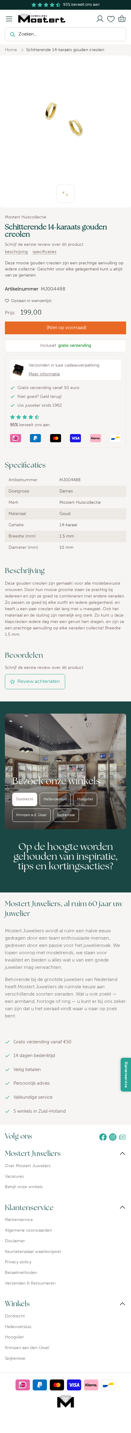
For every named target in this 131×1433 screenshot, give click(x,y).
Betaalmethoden (21, 1273)
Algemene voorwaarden (28, 1230)
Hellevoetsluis (55, 799)
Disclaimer (15, 1241)
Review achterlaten (38, 681)
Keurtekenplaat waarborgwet (33, 1252)
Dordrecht (24, 799)
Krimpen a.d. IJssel (31, 815)
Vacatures (14, 1176)
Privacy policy (18, 1262)
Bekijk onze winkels (24, 1187)
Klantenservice (19, 1220)
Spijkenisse (66, 815)
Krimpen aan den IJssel (27, 1348)
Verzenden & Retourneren (30, 1283)
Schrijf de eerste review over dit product (44, 244)
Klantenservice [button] (126, 1075)
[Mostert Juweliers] (39, 18)
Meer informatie (44, 374)
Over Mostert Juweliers (28, 1166)
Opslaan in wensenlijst (31, 301)
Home (11, 50)
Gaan (116, 34)
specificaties (44, 252)
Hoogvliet (85, 799)
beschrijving (16, 252)
